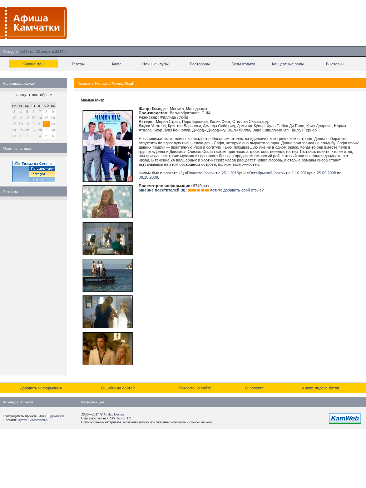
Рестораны (200, 64)
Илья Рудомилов (51, 416)
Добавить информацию (41, 388)
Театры (78, 64)
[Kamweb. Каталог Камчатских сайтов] (345, 422)
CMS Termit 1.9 (119, 418)
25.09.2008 (326, 173)
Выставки (334, 64)
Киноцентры (33, 64)
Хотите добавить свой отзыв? (237, 190)
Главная (84, 83)
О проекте (254, 388)
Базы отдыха (243, 64)
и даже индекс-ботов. (321, 388)
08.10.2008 (148, 177)
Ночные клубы (155, 64)
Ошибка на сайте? (118, 388)
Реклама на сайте (195, 388)
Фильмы (101, 83)
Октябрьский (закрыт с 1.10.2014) (279, 173)
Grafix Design (114, 414)
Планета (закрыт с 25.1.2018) (213, 173)
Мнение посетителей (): (163, 190)
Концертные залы (288, 64)
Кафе (117, 64)
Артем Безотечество (33, 420)
